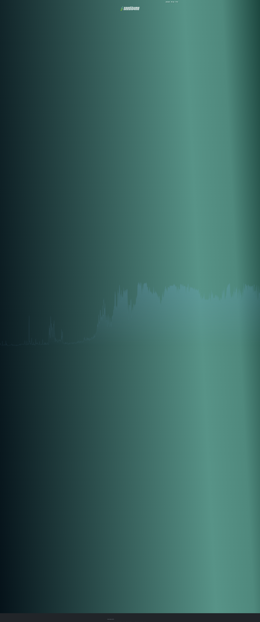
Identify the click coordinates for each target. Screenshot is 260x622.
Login (173, 1)
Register (168, 1)
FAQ (177, 1)
